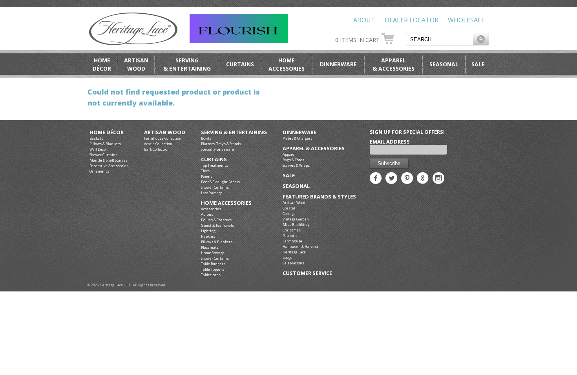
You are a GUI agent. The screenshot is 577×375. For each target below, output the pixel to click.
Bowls (206, 138)
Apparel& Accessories (393, 64)
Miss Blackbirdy (296, 224)
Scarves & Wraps (296, 165)
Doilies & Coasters (216, 219)
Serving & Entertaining (234, 132)
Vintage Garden (296, 219)
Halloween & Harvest (300, 246)
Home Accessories (226, 203)
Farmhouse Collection (162, 138)
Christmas (292, 230)
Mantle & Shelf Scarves (108, 160)
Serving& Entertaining (187, 64)
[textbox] (439, 39)
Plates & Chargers (297, 138)
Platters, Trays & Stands (221, 143)
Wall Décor (98, 149)
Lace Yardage (212, 192)
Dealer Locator (411, 20)
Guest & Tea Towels (217, 225)
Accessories (211, 208)
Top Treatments (214, 165)
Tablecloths (211, 274)
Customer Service (307, 273)
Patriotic (290, 235)
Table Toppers (212, 269)
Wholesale (466, 20)
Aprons (207, 214)
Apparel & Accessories (314, 148)
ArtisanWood (136, 64)
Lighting (208, 230)
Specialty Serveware (217, 149)
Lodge (287, 257)
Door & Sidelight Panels (220, 181)
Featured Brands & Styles (319, 196)
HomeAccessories (286, 64)
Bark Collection (157, 149)
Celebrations (293, 263)
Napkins (208, 236)
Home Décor (106, 132)
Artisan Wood (164, 132)
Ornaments (99, 171)
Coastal (289, 208)
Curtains (240, 64)
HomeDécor (102, 64)
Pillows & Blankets (105, 143)
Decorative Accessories (108, 165)
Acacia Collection (158, 143)
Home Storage (213, 252)
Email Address (390, 141)
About (364, 20)
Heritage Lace (294, 252)
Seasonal (443, 64)
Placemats (210, 247)
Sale (478, 64)
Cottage (289, 213)
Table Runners (213, 263)
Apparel (289, 154)
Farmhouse (292, 241)
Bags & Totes (293, 159)
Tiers (205, 170)
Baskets (96, 138)
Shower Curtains (103, 154)
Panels (206, 176)
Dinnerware (338, 64)
